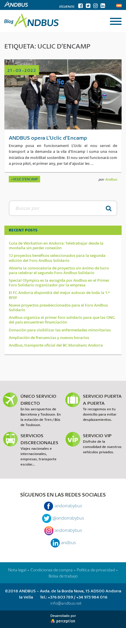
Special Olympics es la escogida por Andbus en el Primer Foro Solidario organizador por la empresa (59, 282)
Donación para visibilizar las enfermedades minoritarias (60, 330)
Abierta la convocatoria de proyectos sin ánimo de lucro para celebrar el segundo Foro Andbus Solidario (59, 270)
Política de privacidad (96, 569)
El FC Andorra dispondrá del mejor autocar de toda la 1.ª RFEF (59, 295)
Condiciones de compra (51, 569)
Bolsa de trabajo (63, 576)
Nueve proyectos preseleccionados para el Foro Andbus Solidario (58, 307)
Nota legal (17, 569)
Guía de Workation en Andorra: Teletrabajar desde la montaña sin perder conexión (56, 245)
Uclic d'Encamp (25, 179)
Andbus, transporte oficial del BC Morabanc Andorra (56, 345)
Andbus (111, 179)
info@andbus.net (65, 603)
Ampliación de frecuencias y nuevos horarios (49, 337)
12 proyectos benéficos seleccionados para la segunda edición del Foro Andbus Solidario (57, 257)
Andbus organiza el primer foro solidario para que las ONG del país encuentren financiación (62, 319)
